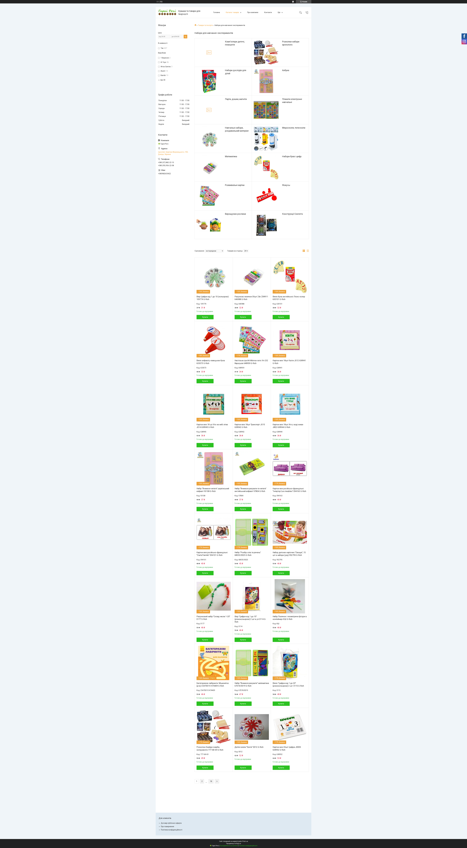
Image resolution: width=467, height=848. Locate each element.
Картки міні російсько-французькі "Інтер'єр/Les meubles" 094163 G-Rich (289, 489)
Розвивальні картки (234, 185)
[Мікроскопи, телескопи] (266, 138)
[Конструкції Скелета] (266, 224)
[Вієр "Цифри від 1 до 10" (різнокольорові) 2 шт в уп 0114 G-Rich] (252, 596)
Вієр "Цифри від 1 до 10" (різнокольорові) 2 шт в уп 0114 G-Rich (250, 619)
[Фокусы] (266, 196)
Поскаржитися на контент (229, 846)
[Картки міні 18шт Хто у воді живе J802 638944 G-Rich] (290, 404)
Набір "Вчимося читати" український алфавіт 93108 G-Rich (213, 489)
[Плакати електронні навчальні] (266, 110)
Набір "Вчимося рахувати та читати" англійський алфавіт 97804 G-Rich (250, 489)
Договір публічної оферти (171, 823)
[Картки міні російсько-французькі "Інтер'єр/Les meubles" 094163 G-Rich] (290, 468)
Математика (231, 156)
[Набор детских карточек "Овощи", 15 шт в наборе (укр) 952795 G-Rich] (290, 532)
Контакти (268, 12)
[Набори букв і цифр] (266, 167)
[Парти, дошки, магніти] (209, 110)
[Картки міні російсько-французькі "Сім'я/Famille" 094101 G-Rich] (214, 532)
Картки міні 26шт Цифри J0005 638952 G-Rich (287, 748)
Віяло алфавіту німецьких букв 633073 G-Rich (211, 361)
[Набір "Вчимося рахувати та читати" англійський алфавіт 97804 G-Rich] (252, 468)
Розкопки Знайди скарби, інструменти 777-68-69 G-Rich (210, 748)
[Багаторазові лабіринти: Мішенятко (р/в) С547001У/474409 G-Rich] (214, 663)
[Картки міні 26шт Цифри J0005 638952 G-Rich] (290, 727)
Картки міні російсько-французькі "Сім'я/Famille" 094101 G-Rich (212, 553)
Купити (205, 317)
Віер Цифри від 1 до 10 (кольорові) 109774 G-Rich (213, 297)
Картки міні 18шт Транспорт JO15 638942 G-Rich (250, 425)
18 (211, 781)
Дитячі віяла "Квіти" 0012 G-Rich (249, 747)
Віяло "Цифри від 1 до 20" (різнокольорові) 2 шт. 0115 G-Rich (288, 684)
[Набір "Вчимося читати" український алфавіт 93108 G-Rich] (214, 468)
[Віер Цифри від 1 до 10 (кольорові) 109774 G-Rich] (214, 276)
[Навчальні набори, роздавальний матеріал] (209, 138)
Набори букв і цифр (291, 156)
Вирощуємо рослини (235, 214)
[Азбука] (266, 81)
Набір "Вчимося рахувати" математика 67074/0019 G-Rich (252, 684)
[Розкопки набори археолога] (266, 52)
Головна (216, 12)
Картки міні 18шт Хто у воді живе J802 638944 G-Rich (288, 425)
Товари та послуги (205, 25)
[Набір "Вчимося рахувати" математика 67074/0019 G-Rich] (252, 663)
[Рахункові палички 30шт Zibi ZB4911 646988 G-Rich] (252, 276)
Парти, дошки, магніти (236, 99)
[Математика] (209, 167)
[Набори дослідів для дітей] (209, 81)
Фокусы (286, 185)
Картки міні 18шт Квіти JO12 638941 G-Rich (289, 361)
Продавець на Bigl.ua (233, 843)
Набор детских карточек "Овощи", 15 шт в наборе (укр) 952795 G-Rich (289, 553)
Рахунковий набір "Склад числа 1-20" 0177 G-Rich (213, 617)
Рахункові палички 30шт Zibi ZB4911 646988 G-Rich (251, 297)
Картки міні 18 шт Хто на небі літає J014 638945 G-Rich (212, 425)
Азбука (285, 70)
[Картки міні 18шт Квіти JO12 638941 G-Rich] (290, 340)
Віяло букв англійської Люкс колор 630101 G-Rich (289, 297)
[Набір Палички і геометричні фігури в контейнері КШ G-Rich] (290, 596)
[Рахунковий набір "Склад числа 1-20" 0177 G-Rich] (214, 596)
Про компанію (252, 12)
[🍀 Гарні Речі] (167, 12)
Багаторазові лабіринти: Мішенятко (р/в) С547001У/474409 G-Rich (213, 684)
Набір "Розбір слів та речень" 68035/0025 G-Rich (248, 553)
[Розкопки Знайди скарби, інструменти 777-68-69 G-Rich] (214, 727)
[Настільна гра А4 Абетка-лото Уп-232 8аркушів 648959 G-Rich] (252, 340)
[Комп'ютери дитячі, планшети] (209, 52)
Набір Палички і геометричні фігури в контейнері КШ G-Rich (290, 617)
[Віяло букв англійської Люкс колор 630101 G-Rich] (290, 276)
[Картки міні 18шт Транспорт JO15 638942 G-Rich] (252, 404)
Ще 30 (162, 80)
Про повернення (167, 826)
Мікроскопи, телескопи (293, 127)
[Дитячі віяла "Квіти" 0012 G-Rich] (252, 727)
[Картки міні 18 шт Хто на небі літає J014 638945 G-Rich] (214, 404)
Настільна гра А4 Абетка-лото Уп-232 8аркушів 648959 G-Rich (251, 361)
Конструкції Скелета (292, 214)
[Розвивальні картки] (209, 196)
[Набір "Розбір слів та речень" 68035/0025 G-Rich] (252, 532)
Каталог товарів (232, 12)
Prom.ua (245, 841)
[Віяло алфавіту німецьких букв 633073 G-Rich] (214, 340)
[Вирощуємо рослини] (209, 224)
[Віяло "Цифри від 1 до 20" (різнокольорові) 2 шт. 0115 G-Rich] (290, 663)
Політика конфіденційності (171, 830)
